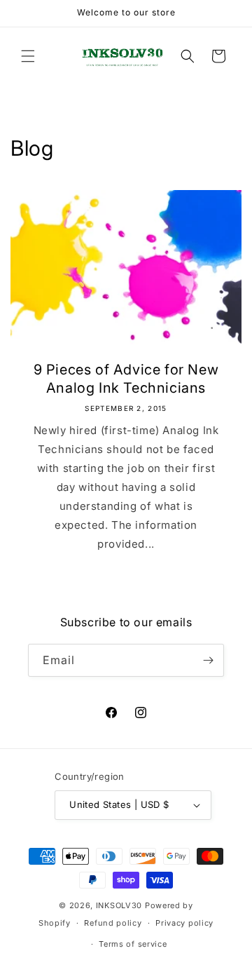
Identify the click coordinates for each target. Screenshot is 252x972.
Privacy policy (184, 923)
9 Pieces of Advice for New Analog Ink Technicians (126, 378)
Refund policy (112, 923)
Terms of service (133, 944)
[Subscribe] (207, 660)
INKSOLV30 (119, 905)
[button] (28, 56)
